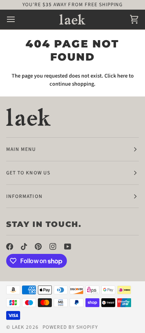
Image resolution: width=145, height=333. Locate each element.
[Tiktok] (24, 246)
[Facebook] (9, 246)
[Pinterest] (38, 246)
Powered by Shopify (70, 327)
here (122, 76)
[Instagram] (52, 246)
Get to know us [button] (28, 172)
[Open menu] (17, 19)
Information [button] (24, 196)
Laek (18, 327)
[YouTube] (67, 246)
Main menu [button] (21, 149)
